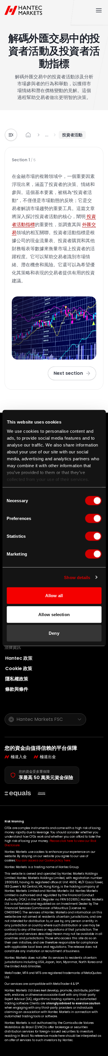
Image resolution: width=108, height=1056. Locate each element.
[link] (47, 135)
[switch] (93, 518)
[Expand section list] (11, 135)
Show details (77, 577)
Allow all (54, 595)
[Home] (25, 10)
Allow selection (54, 614)
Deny (54, 633)
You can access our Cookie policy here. (43, 860)
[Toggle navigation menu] (99, 10)
